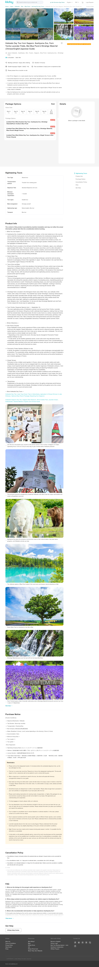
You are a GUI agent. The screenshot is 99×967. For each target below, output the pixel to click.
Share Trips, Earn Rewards (35, 950)
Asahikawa (21, 53)
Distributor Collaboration (57, 947)
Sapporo (36, 53)
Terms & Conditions (10, 943)
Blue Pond (27, 6)
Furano (31, 53)
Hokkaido (17, 6)
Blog (29, 943)
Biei (22, 6)
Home (7, 6)
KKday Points (31, 945)
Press (6, 949)
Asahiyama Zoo (52, 53)
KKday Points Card (33, 949)
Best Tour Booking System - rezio (59, 945)
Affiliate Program (55, 949)
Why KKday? (31, 941)
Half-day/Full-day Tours (38, 6)
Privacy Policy (9, 945)
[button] (9, 57)
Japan (11, 6)
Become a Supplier (56, 941)
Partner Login (54, 943)
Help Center (8, 947)
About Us (7, 941)
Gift (29, 947)
